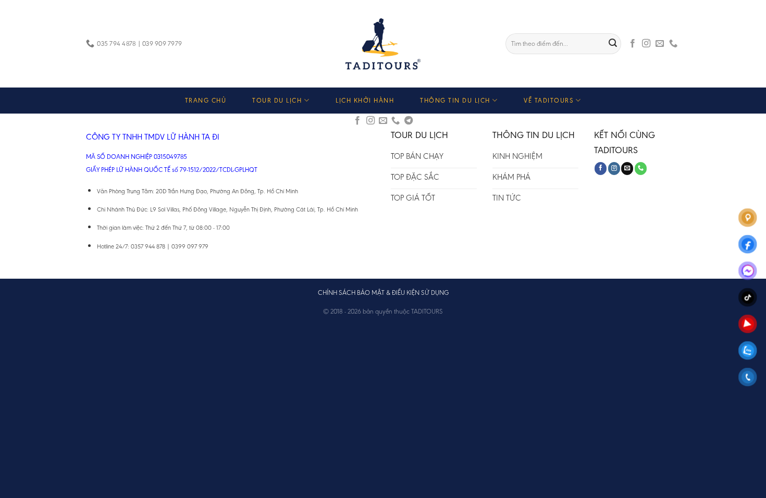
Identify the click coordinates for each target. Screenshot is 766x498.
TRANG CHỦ (206, 100)
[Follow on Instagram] (646, 43)
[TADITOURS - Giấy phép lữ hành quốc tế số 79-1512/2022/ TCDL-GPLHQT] (383, 44)
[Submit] (613, 43)
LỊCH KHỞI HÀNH (365, 100)
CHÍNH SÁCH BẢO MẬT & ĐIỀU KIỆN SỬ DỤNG (383, 292)
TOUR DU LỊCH (277, 100)
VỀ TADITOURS (548, 100)
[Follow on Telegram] (408, 121)
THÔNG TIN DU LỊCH (455, 100)
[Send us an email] (660, 43)
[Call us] (673, 43)
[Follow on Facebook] (632, 43)
